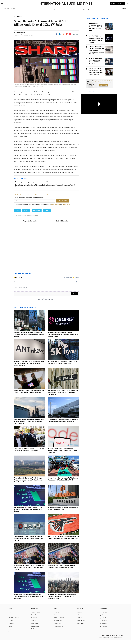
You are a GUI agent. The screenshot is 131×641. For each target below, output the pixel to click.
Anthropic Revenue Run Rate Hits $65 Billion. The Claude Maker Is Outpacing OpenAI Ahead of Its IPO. (29, 363)
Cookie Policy (57, 623)
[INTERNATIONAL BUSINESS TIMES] (65, 3)
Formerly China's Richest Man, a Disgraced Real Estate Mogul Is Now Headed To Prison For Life (28, 538)
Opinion (89, 9)
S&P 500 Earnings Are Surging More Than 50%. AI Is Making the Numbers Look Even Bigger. (28, 509)
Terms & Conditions (59, 617)
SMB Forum (34, 617)
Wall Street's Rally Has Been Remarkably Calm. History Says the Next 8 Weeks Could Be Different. (28, 596)
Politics (45, 9)
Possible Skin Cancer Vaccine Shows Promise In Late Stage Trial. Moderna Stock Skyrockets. (62, 450)
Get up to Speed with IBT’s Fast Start (102, 81)
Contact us (57, 615)
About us (56, 612)
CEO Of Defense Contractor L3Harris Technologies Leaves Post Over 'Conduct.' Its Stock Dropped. (63, 334)
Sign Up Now (103, 85)
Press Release (35, 623)
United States (80, 623)
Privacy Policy (66, 204)
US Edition (124, 9)
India (78, 615)
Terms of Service (55, 204)
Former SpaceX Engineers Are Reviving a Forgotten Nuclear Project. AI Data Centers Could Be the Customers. (28, 480)
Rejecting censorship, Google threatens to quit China (33, 182)
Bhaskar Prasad (20, 32)
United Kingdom (81, 620)
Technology (81, 9)
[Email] (73, 34)
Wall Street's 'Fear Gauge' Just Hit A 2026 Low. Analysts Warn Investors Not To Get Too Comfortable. (63, 392)
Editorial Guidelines (62, 221)
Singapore (79, 617)
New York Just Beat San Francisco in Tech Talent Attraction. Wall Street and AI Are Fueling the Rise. (62, 596)
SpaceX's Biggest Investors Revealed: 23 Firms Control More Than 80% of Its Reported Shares (29, 334)
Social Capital (34, 615)
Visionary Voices (35, 612)
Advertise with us (58, 626)
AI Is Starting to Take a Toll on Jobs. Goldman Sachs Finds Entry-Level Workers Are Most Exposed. (29, 567)
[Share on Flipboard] (67, 34)
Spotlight (33, 620)
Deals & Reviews (99, 9)
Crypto (73, 9)
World (38, 9)
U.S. (33, 9)
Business (66, 9)
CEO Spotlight (35, 626)
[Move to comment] (77, 34)
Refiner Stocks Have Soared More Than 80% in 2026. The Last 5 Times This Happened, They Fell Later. (29, 421)
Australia (79, 612)
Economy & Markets (55, 9)
